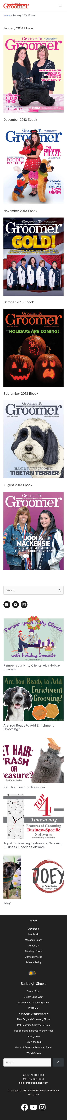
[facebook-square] (7, 696)
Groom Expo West (33, 1088)
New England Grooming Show (33, 1110)
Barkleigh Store (33, 1042)
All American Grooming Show (33, 1093)
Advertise (33, 1020)
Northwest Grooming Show (33, 1105)
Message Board (33, 1031)
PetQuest (33, 1099)
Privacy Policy (33, 1053)
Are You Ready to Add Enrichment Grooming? (28, 818)
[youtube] (16, 696)
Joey (7, 994)
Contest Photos (33, 1048)
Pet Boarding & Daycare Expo (33, 1116)
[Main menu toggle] (60, 5)
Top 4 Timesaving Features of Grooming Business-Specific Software (33, 936)
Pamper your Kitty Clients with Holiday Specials (32, 758)
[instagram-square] (25, 696)
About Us (34, 1036)
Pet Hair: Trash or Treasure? (24, 878)
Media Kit (33, 1025)
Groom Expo (33, 1082)
